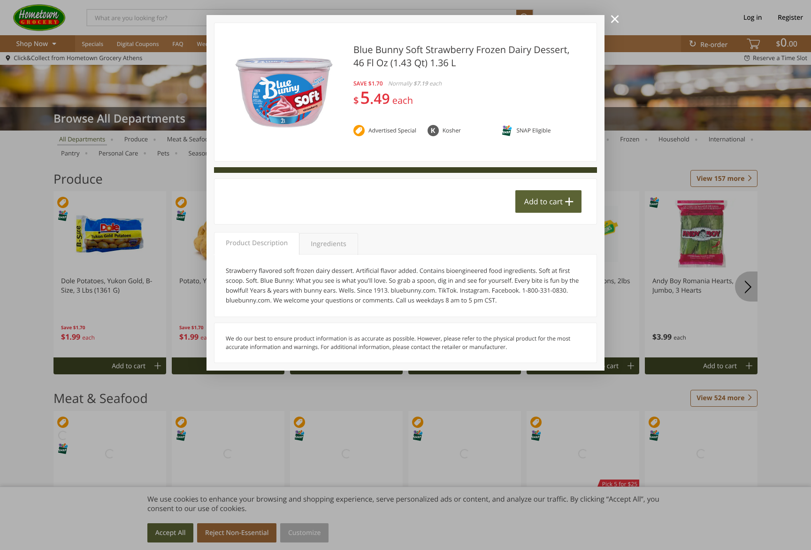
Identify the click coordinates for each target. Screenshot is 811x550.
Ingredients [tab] (328, 244)
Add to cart (543, 201)
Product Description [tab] (257, 243)
